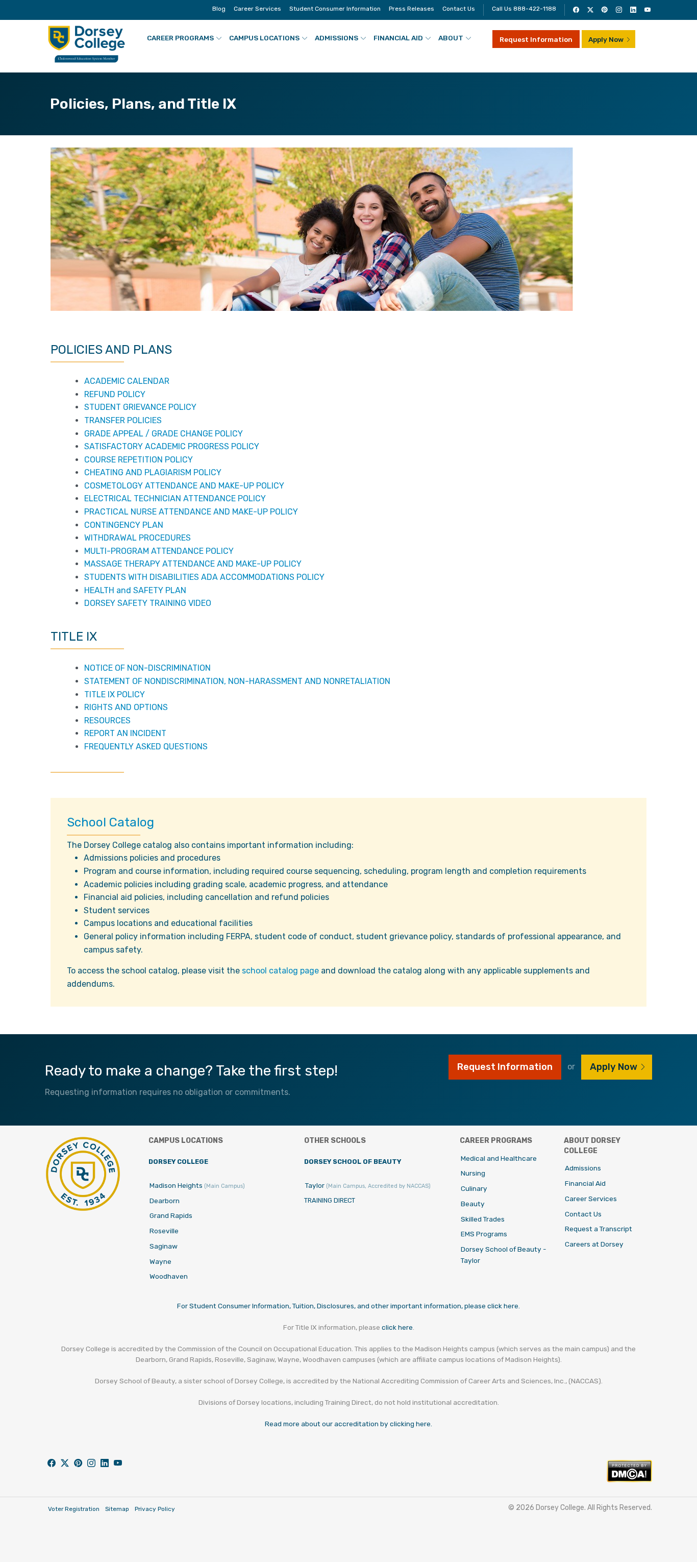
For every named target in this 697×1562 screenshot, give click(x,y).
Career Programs (180, 38)
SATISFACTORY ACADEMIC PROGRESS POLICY (171, 446)
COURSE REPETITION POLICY (138, 460)
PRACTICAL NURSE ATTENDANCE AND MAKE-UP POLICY (191, 512)
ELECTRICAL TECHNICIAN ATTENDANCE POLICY (175, 498)
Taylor (368, 1185)
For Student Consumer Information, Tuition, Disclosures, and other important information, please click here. (348, 1306)
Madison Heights (197, 1185)
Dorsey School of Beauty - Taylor (503, 1254)
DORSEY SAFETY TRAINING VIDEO (147, 603)
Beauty (473, 1204)
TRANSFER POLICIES (123, 420)
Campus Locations (264, 38)
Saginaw (164, 1246)
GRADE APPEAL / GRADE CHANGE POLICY (163, 433)
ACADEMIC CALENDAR (126, 381)
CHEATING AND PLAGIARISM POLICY (152, 472)
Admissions (336, 38)
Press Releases (411, 8)
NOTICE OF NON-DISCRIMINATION (147, 668)
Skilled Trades (483, 1219)
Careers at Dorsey (594, 1244)
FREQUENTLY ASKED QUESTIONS (146, 746)
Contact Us (458, 8)
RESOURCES (107, 720)
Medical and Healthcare (499, 1158)
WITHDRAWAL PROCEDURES (137, 538)
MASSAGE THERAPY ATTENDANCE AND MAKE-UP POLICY (193, 564)
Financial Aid (398, 38)
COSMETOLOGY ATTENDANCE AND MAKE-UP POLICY (184, 486)
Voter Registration (73, 1508)
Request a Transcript (598, 1229)
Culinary (474, 1188)
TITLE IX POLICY (114, 694)
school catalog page (280, 970)
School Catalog (110, 822)
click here (397, 1327)
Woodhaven (169, 1276)
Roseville (164, 1231)
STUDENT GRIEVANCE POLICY (140, 407)
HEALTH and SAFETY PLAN (135, 590)
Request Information (536, 39)
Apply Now (606, 39)
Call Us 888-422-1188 (524, 8)
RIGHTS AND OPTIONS (126, 707)
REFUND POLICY (114, 394)
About (450, 38)
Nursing (473, 1173)
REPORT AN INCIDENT (125, 733)
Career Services (257, 8)
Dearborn (165, 1201)
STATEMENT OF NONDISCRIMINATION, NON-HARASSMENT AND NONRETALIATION (237, 681)
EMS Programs (484, 1234)
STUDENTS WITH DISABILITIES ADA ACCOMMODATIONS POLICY (204, 577)
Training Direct (329, 1200)
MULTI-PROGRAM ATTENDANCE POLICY (159, 551)
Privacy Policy (155, 1508)
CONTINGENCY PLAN (123, 525)
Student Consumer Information (335, 8)
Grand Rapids (171, 1215)
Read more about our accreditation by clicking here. (348, 1424)
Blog (219, 8)
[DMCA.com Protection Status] (629, 1479)
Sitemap (117, 1508)
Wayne (160, 1261)
